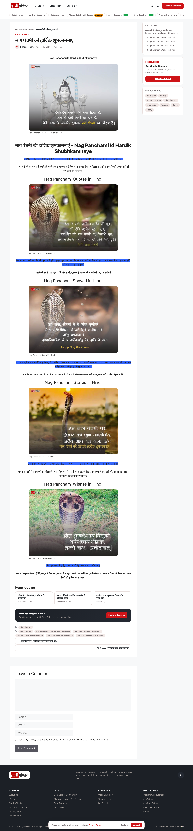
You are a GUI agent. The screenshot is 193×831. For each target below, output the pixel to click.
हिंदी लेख (146, 811)
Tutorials (71, 5)
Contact (12, 799)
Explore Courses (173, 5)
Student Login (104, 799)
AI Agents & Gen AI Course (85, 15)
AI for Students (118, 15)
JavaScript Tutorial (151, 803)
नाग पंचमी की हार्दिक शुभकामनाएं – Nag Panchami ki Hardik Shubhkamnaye (161, 31)
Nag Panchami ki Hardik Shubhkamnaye (53, 631)
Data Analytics (57, 15)
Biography (151, 95)
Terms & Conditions (18, 807)
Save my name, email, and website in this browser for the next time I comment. (63, 739)
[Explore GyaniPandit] (158, 5)
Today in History (154, 100)
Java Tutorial (148, 799)
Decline (124, 825)
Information (152, 105)
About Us (13, 795)
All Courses (59, 807)
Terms (165, 826)
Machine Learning (37, 15)
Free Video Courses (151, 807)
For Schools (103, 803)
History (163, 95)
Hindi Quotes (28, 29)
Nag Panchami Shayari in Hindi (30, 635)
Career (175, 105)
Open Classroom (105, 795)
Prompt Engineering (168, 15)
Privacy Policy (15, 811)
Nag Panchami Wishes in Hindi (90, 635)
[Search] (151, 5)
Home (18, 29)
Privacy (159, 826)
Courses (40, 5)
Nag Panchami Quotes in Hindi (87, 631)
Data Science (17, 15)
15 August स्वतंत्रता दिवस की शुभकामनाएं (113, 648)
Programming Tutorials (153, 795)
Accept (136, 825)
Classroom (55, 5)
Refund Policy (15, 815)
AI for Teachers (143, 15)
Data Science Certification (65, 795)
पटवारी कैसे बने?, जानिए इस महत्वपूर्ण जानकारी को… (39, 641)
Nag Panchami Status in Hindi (60, 635)
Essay (149, 110)
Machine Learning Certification (67, 799)
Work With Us (15, 803)
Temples (164, 105)
